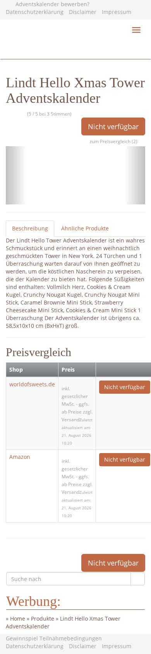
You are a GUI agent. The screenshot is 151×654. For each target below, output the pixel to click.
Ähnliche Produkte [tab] (85, 228)
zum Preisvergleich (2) (113, 141)
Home (17, 618)
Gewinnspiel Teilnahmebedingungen (54, 638)
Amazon (19, 456)
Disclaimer (82, 12)
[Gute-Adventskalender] (75, 49)
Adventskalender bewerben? (52, 4)
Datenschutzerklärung (34, 12)
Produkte (42, 618)
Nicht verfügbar (113, 126)
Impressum (116, 12)
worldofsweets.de (32, 384)
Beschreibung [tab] (30, 228)
